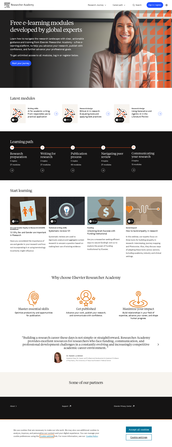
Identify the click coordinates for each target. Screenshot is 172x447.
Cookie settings (47, 436)
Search (139, 5)
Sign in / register (155, 5)
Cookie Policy (92, 436)
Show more (12, 170)
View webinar (56, 114)
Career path (118, 5)
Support (65, 406)
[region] (86, 433)
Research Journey (96, 5)
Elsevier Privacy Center (122, 406)
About (12, 406)
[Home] (22, 5)
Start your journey (20, 63)
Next (158, 344)
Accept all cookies (139, 429)
